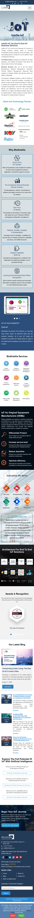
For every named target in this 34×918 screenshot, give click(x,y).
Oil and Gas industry (12, 525)
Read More (8, 687)
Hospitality (27, 508)
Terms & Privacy (17, 900)
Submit (6, 893)
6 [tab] (23, 634)
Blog (4, 876)
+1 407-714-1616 (23, 1)
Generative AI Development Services (17, 797)
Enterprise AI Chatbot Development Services (17, 785)
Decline (13, 915)
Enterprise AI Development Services (17, 773)
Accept (21, 915)
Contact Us (21, 876)
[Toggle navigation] (30, 7)
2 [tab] (17, 318)
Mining (27, 494)
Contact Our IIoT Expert (10, 825)
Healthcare (6, 508)
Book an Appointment (9, 879)
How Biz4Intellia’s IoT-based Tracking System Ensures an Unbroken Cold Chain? (22, 696)
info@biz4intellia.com (11, 1)
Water (17, 508)
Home (5, 873)
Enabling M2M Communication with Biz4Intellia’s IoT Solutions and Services (22, 716)
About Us (20, 873)
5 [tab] (20, 634)
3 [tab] (19, 318)
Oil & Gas (6, 494)
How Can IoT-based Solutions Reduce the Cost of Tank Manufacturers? (22, 738)
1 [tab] (14, 318)
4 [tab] (18, 634)
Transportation (17, 494)
